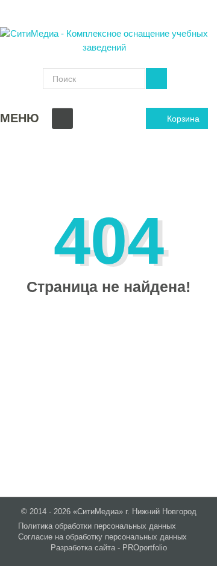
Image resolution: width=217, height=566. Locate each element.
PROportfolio (144, 547)
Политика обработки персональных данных (97, 525)
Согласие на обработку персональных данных (102, 536)
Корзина (183, 118)
